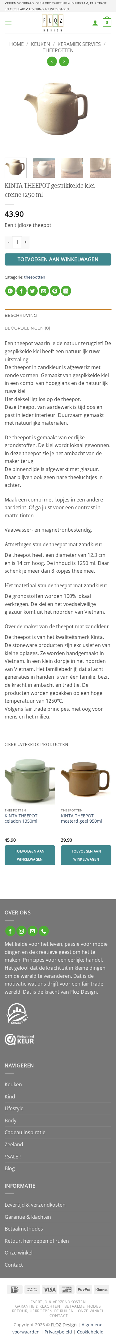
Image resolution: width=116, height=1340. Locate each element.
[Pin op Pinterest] (55, 291)
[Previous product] (64, 61)
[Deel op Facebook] (21, 291)
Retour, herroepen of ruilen (37, 1240)
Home (16, 44)
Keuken (40, 44)
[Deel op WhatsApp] (10, 291)
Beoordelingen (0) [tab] (27, 328)
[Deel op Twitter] (33, 291)
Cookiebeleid (90, 1332)
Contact (14, 1264)
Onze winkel (18, 1252)
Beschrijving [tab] (21, 315)
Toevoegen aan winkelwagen (58, 259)
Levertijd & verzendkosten (35, 1204)
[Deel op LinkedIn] (66, 291)
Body (10, 1120)
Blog (10, 1168)
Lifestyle (14, 1108)
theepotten (58, 50)
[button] (8, 22)
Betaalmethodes (24, 1228)
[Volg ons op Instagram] (21, 931)
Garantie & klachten (28, 1216)
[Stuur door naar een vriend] (44, 291)
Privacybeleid (58, 1332)
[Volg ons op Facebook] (10, 931)
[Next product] (52, 61)
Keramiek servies (79, 44)
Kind (10, 1096)
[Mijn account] (95, 23)
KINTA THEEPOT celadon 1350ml (21, 818)
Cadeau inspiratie (25, 1132)
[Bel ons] (44, 931)
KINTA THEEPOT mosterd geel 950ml (81, 818)
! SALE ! (13, 1156)
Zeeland (14, 1144)
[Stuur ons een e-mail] (33, 931)
